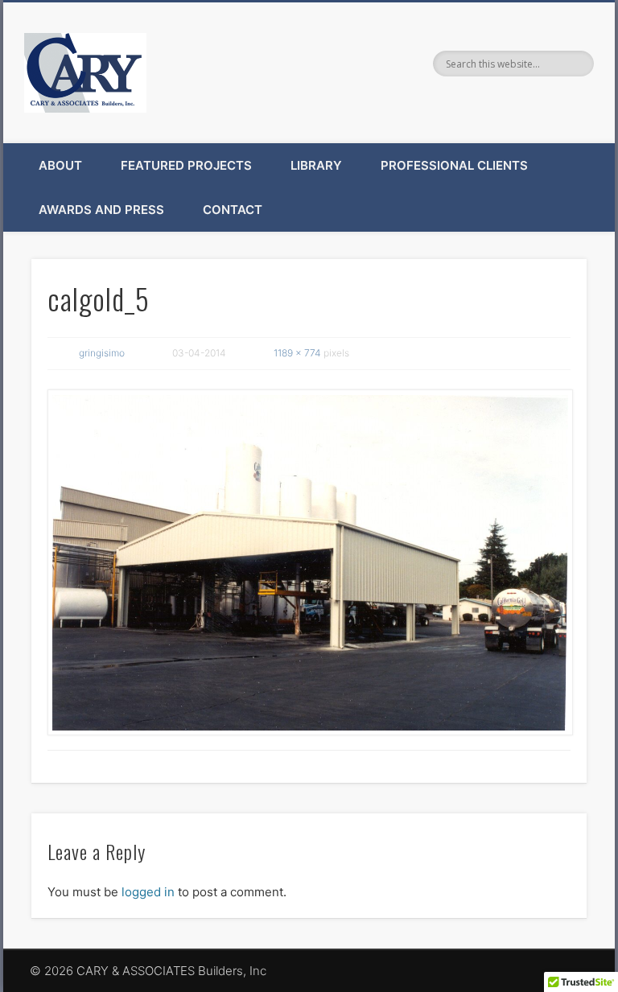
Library (316, 165)
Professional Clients (454, 165)
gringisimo (102, 353)
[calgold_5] (309, 562)
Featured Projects (186, 165)
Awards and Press (101, 209)
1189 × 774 (297, 353)
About (60, 165)
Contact (232, 209)
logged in (148, 891)
